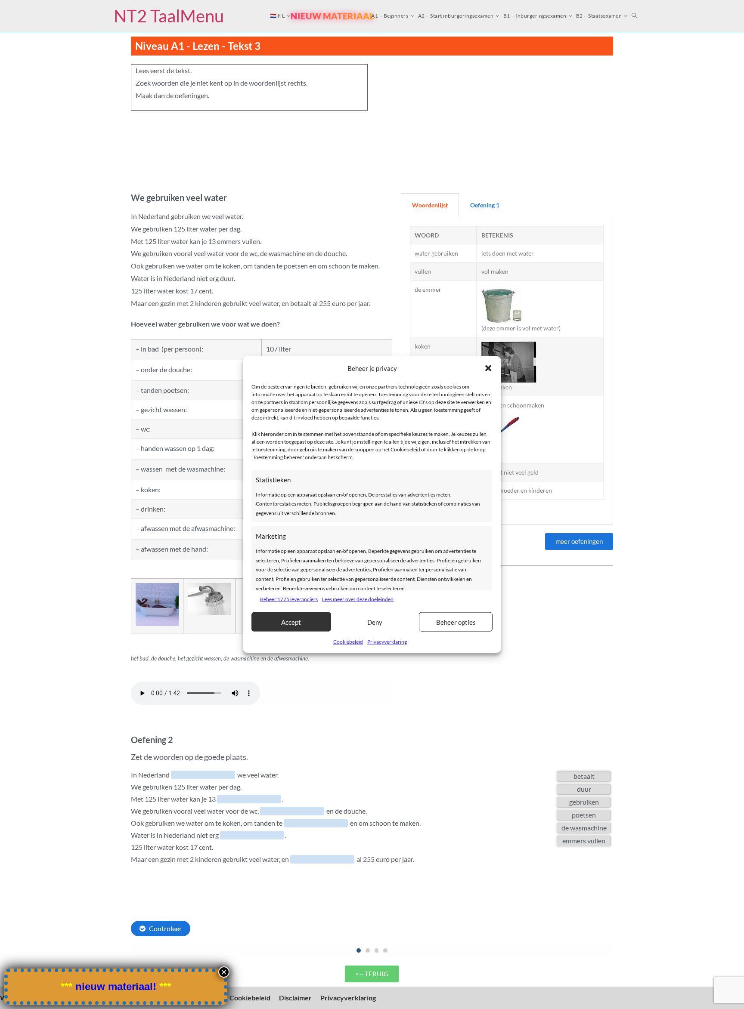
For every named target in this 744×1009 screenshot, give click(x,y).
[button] (488, 368)
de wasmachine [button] (584, 828)
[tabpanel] (507, 371)
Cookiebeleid (348, 642)
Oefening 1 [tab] (484, 205)
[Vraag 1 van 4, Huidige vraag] (358, 950)
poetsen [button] (584, 815)
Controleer (165, 928)
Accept (291, 622)
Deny (374, 622)
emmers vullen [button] (583, 840)
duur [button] (584, 789)
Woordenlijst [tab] (430, 205)
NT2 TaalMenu (169, 16)
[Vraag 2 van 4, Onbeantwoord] (368, 950)
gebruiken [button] (584, 802)
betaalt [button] (584, 776)
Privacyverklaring (387, 642)
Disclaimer (295, 998)
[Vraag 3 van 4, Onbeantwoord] (377, 950)
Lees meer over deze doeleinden (358, 599)
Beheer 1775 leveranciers (289, 599)
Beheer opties (456, 622)
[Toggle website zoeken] (634, 16)
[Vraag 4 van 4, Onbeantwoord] (385, 950)
